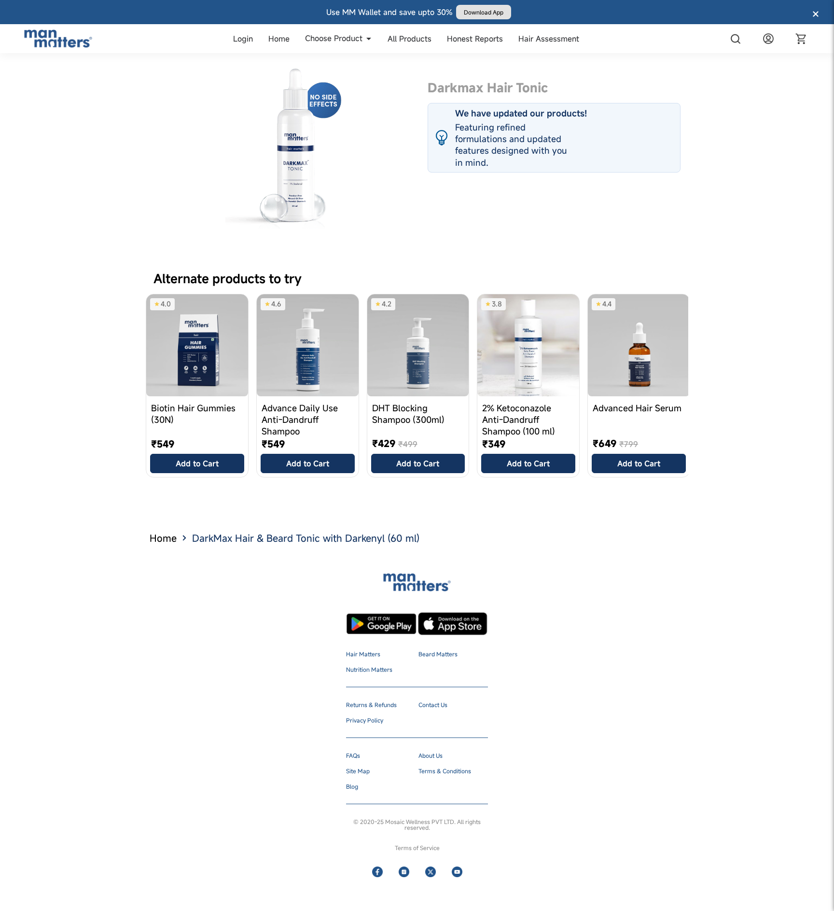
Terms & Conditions (444, 771)
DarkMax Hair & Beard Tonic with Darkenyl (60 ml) (305, 538)
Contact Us (432, 705)
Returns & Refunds (371, 705)
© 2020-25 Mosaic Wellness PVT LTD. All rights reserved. (417, 824)
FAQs (353, 755)
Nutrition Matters (369, 669)
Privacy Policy (364, 720)
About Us (430, 755)
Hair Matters (363, 654)
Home (163, 538)
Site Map (358, 771)
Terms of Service (417, 848)
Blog (352, 786)
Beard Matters (438, 654)
